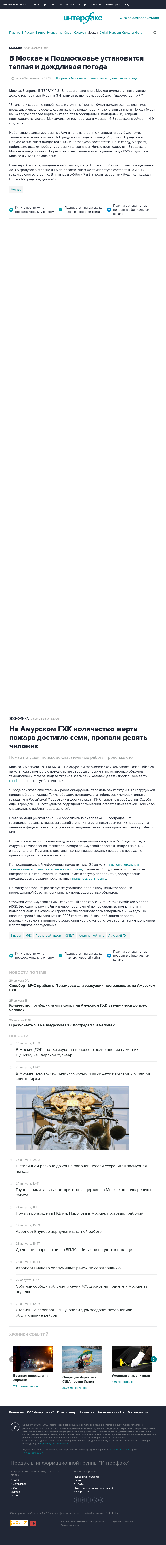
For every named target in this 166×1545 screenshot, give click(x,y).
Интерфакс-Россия (90, 4)
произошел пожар (140, 462)
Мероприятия (138, 1412)
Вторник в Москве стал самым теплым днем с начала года (96, 78)
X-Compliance (18, 1484)
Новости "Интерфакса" (87, 1476)
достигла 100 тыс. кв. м (119, 467)
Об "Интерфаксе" (43, 4)
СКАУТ (15, 1488)
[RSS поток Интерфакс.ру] (94, 1500)
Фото (139, 32)
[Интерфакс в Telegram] (82, 1500)
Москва (92, 32)
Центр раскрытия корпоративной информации (93, 1490)
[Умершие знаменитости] (132, 1370)
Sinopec (16, 935)
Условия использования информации (82, 1521)
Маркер (15, 1491)
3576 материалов (74, 1388)
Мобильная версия (15, 4)
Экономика (55, 32)
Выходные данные (71, 1525)
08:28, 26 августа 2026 (45, 718)
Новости (115, 32)
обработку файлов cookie (54, 1443)
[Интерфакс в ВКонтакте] (88, 1500)
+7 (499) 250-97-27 (32, 1452)
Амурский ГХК (118, 935)
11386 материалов (25, 1386)
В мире (40, 32)
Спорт (68, 32)
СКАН (77, 1480)
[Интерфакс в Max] (100, 1500)
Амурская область (91, 935)
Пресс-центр (66, 1412)
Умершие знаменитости (131, 1376)
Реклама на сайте (111, 1412)
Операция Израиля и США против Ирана (79, 1379)
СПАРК (15, 1480)
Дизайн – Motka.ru (123, 1521)
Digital (103, 32)
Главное (14, 32)
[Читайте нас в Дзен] (76, 1500)
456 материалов (123, 1382)
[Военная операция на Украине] (33, 1370)
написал (146, 402)
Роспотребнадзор (48, 935)
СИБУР (70, 935)
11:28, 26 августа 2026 (40, 241)
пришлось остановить (89, 879)
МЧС (29, 935)
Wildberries (49, 505)
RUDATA (79, 1484)
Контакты (16, 1412)
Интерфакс (83, 18)
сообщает (17, 781)
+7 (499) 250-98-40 (120, 1449)
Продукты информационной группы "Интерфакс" (70, 1463)
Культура (80, 32)
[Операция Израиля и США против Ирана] (82, 1372)
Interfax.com (66, 4)
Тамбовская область (75, 505)
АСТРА (15, 1495)
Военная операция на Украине (30, 1378)
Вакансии (86, 1412)
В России (28, 32)
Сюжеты (128, 32)
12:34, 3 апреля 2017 (36, 48)
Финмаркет (113, 4)
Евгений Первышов (24, 505)
